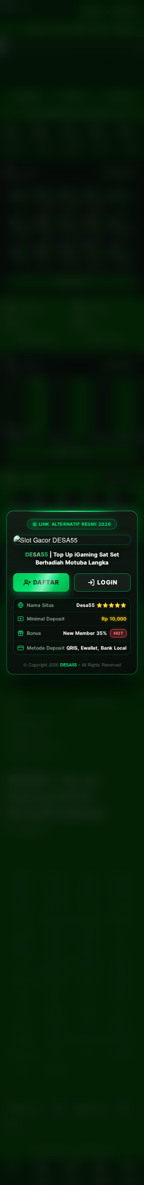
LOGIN (107, 582)
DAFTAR (46, 582)
